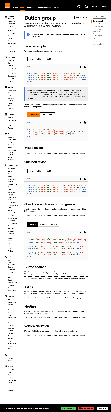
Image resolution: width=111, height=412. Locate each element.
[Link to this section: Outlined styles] (47, 162)
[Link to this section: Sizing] (35, 287)
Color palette (12, 68)
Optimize (11, 81)
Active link (33, 114)
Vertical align (12, 344)
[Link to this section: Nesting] (37, 306)
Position (10, 275)
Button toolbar (98, 36)
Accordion (11, 169)
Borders (10, 305)
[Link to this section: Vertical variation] (50, 326)
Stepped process (10, 237)
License (10, 377)
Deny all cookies (87, 408)
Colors (10, 307)
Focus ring (11, 270)
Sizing (10, 336)
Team (10, 372)
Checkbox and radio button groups (98, 31)
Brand (10, 375)
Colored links (12, 267)
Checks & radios (13, 145)
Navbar (10, 210)
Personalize (102, 408)
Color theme (12, 71)
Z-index (10, 106)
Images (10, 123)
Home (15, 7)
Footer (10, 200)
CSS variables (12, 79)
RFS (9, 46)
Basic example (98, 21)
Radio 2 (43, 224)
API (9, 299)
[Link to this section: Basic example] (47, 46)
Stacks (10, 280)
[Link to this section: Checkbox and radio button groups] (76, 204)
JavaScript (11, 33)
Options (10, 66)
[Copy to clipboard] (85, 67)
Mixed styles (97, 24)
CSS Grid (11, 108)
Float (9, 315)
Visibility (10, 346)
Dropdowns (12, 197)
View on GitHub (81, 18)
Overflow (11, 328)
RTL (9, 49)
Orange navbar (13, 218)
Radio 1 (32, 224)
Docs (22, 7)
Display (10, 310)
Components (12, 76)
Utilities (10, 103)
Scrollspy (11, 231)
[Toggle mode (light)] (104, 6)
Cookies (10, 383)
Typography (12, 120)
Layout (10, 157)
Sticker (10, 241)
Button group (12, 184)
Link (9, 320)
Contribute (11, 51)
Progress (11, 228)
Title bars (11, 246)
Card (9, 187)
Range (10, 147)
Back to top (12, 174)
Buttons (10, 182)
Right (48, 59)
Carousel (11, 189)
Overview (11, 60)
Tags (9, 243)
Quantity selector (10, 153)
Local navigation (13, 205)
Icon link (10, 272)
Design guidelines (44, 7)
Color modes (12, 73)
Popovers (11, 226)
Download (11, 24)
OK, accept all (69, 408)
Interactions (12, 318)
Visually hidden (13, 290)
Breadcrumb (12, 179)
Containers (11, 93)
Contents (11, 26)
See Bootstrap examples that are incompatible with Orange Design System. (56, 153)
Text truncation (13, 285)
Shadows (11, 333)
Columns (11, 98)
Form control (12, 140)
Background (12, 302)
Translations (12, 380)
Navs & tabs (12, 213)
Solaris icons (59, 7)
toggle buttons (61, 209)
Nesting (95, 41)
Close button (12, 192)
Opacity (10, 325)
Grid (9, 95)
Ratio (9, 277)
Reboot (10, 118)
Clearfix (10, 260)
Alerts (10, 171)
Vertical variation (98, 44)
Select (10, 142)
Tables (10, 125)
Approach (11, 358)
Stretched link (12, 283)
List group (11, 202)
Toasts (10, 248)
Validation (11, 160)
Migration (11, 390)
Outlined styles (98, 27)
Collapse (11, 195)
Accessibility (12, 44)
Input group (12, 150)
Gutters (10, 101)
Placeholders (12, 223)
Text (9, 341)
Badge (10, 176)
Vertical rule (12, 288)
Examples (31, 7)
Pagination (11, 221)
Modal (10, 208)
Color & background (12, 263)
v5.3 (95, 7)
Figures (10, 128)
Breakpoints (12, 90)
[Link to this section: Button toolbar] (47, 267)
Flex (9, 312)
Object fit (11, 323)
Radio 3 (54, 224)
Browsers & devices (12, 30)
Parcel (10, 38)
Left (31, 59)
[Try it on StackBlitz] (81, 67)
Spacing (10, 338)
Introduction (12, 21)
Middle (39, 59)
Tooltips (10, 251)
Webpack (11, 36)
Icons (10, 361)
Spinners (11, 234)
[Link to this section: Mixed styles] (44, 148)
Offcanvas (11, 215)
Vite (9, 41)
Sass (9, 63)
